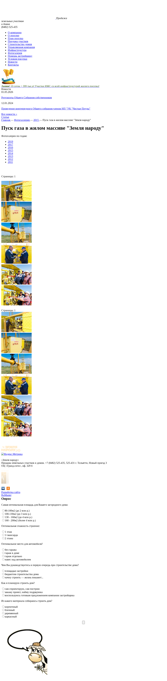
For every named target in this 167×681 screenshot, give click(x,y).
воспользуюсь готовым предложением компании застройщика (39, 595)
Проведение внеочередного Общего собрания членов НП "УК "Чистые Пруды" (45, 108)
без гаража (10, 549)
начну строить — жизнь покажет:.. (24, 577)
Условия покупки (17, 59)
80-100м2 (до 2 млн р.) (17, 510)
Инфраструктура (17, 50)
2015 (10, 150)
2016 (10, 147)
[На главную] (28, 18)
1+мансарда (11, 535)
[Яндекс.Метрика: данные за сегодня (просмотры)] (12, 454)
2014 (10, 153)
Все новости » (9, 114)
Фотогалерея (15, 53)
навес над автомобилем (18, 559)
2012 (10, 159)
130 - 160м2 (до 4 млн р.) (18, 517)
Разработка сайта (10, 492)
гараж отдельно (13, 556)
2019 (10, 141)
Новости (12, 61)
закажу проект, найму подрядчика (24, 592)
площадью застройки (16, 571)
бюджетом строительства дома (22, 574)
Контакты (13, 64)
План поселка (15, 38)
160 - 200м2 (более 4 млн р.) (20, 520)
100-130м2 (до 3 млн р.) (18, 514)
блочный (10, 610)
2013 (10, 156)
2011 (10, 162)
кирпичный (11, 606)
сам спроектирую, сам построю (22, 588)
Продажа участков (18, 41)
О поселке (13, 35)
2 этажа (9, 538)
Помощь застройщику (20, 56)
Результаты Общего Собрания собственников (26, 97)
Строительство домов (20, 44)
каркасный (11, 616)
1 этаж (8, 531)
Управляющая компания (21, 47)
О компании (15, 32)
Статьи (5, 117)
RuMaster (6, 495)
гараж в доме (12, 553)
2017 (10, 144)
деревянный (11, 613)
